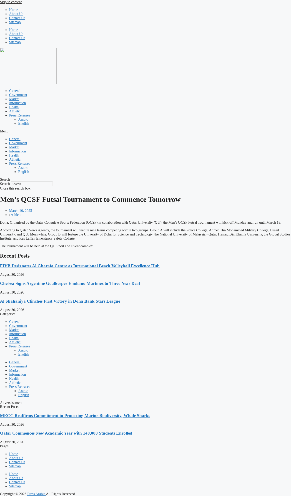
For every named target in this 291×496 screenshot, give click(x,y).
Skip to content (11, 2)
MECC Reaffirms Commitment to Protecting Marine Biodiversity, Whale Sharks (75, 415)
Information (17, 103)
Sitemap (15, 22)
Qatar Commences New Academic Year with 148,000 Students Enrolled (66, 433)
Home (13, 10)
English (23, 123)
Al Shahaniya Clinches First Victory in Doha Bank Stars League (60, 301)
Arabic (23, 119)
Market (14, 99)
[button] (145, 131)
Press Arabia (36, 494)
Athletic (14, 111)
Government (18, 95)
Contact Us (17, 18)
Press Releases (19, 115)
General (14, 91)
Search (5, 184)
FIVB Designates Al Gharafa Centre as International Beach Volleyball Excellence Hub (80, 265)
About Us (16, 14)
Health (14, 107)
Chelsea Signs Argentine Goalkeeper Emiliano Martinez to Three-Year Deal (70, 283)
